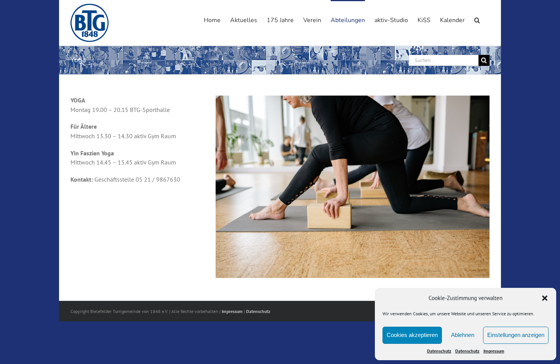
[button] (545, 298)
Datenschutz (439, 351)
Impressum (493, 351)
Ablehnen (462, 335)
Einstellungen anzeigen (515, 335)
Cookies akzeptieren (412, 335)
